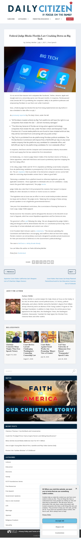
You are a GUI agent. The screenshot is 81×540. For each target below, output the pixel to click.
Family (8, 477)
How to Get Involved (12, 501)
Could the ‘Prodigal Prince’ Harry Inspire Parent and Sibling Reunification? (31, 436)
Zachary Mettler (27, 296)
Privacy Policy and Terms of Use (30, 531)
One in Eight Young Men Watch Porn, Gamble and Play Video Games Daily (31, 445)
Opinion (8, 515)
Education (9, 467)
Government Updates (13, 496)
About (57, 19)
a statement (39, 231)
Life (7, 506)
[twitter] (37, 262)
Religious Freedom (12, 520)
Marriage (9, 510)
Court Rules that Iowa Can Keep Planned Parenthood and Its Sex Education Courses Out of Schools (60, 281)
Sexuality (9, 525)
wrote (44, 184)
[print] (52, 262)
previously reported (19, 115)
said (26, 221)
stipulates (21, 172)
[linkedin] (44, 262)
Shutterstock (22, 253)
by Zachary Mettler (30, 42)
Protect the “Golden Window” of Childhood (20, 450)
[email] (48, 262)
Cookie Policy (37, 535)
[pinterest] (41, 262)
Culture (8, 462)
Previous (10, 272)
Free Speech (52, 42)
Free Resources (11, 486)
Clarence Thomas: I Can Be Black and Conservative (23, 431)
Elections (9, 472)
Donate (70, 19)
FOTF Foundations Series (14, 481)
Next (71, 272)
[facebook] (33, 262)
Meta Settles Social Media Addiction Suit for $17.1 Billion (25, 441)
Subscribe (11, 19)
